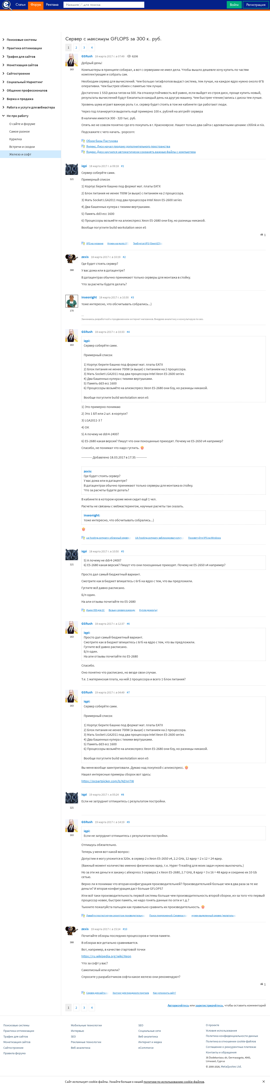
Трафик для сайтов (21, 56)
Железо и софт (20, 154)
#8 (122, 794)
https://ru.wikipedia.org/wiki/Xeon (106, 956)
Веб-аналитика (80, 1048)
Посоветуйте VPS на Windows (204, 537)
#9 (128, 822)
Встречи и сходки (22, 146)
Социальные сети (149, 1031)
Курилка (15, 139)
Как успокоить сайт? (164, 992)
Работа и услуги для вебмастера (31, 107)
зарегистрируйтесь (209, 1005)
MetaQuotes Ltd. (231, 1066)
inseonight (89, 297)
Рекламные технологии (86, 1042)
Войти (234, 4)
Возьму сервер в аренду (122, 610)
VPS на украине (94, 243)
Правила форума (14, 1053)
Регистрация (255, 4)
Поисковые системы (22, 39)
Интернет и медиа (150, 1042)
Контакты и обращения (221, 1052)
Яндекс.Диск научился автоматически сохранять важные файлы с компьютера (141, 152)
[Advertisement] (135, 21)
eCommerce (146, 1048)
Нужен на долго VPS (118, 243)
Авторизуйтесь (178, 1005)
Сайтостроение (18, 73)
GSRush (87, 56)
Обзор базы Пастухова (102, 141)
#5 (122, 551)
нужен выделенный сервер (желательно (214, 915)
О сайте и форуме (22, 124)
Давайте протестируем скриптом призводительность (116, 915)
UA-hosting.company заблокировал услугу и (159, 537)
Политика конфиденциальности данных (232, 1036)
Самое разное (19, 131)
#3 (132, 297)
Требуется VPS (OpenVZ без (148, 243)
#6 (128, 624)
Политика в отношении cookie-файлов (231, 1041)
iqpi (84, 166)
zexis (85, 257)
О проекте (212, 1025)
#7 (128, 692)
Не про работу (17, 116)
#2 (124, 257)
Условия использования (221, 1030)
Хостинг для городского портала (131, 992)
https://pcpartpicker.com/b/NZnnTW (107, 781)
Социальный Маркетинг (25, 82)
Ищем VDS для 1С (95, 610)
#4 (128, 332)
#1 (122, 166)
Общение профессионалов (27, 90)
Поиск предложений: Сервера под (168, 915)
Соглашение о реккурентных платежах (231, 1047)
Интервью (77, 1031)
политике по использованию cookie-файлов (174, 1082)
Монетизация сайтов (22, 65)
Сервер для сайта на (97, 992)
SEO (73, 1036)
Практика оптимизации (24, 48)
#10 (125, 929)
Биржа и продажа (20, 99)
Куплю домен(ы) (148, 610)
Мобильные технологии (86, 1025)
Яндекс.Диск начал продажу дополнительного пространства (128, 146)
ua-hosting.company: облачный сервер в (108, 537)
